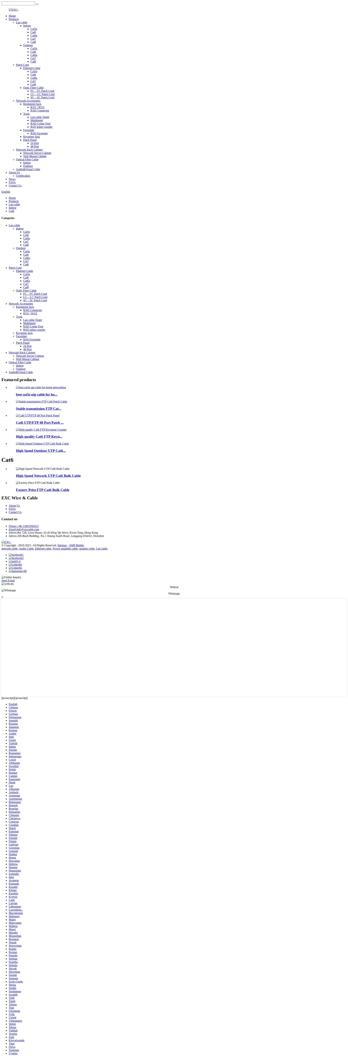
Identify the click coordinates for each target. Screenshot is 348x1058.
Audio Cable (26, 548)
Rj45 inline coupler (41, 126)
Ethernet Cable (31, 68)
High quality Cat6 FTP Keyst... (39, 436)
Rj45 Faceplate (39, 133)
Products (14, 19)
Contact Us (15, 185)
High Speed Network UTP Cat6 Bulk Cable (48, 476)
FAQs (12, 182)
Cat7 (33, 38)
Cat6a (33, 35)
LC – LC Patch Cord (42, 94)
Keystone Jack (31, 136)
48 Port (34, 146)
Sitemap (62, 545)
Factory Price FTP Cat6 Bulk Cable (42, 490)
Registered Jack (32, 104)
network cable (9, 548)
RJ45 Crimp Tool (40, 123)
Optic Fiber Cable (33, 87)
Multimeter (36, 120)
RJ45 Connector (39, 110)
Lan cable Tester (39, 117)
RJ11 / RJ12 (37, 107)
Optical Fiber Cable (27, 159)
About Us (14, 172)
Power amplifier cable (65, 548)
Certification (23, 175)
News (12, 179)
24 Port (34, 143)
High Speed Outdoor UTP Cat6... (41, 451)
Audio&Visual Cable (28, 169)
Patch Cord (22, 64)
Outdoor (28, 45)
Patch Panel (30, 139)
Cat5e (33, 28)
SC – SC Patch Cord (42, 97)
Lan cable (21, 22)
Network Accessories (28, 100)
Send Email (8, 580)
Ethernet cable (43, 548)
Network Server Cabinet (37, 152)
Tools (26, 113)
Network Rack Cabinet (29, 149)
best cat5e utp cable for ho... (36, 394)
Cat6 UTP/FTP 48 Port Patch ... (40, 422)
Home (12, 15)
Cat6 (33, 32)
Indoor (27, 25)
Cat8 (33, 42)
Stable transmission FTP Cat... (38, 409)
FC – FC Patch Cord (42, 90)
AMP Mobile (76, 545)
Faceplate (28, 130)
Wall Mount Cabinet (34, 156)
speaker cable (87, 548)
